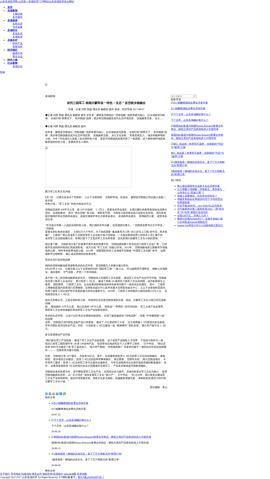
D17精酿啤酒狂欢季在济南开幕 (188, 108)
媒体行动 (17, 53)
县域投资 (17, 36)
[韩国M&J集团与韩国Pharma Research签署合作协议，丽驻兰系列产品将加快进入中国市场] (198, 129)
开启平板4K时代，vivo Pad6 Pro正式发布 (199, 205)
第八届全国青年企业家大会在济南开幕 (198, 186)
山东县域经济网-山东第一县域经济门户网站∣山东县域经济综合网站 (37, 1)
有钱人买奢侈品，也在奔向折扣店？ (197, 196)
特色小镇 (12, 59)
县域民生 (12, 30)
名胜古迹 (17, 23)
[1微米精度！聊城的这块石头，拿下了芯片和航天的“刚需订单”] (198, 165)
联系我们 (58, 474)
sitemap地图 (70, 474)
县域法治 (17, 66)
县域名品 (17, 33)
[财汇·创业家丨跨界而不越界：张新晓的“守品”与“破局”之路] (198, 147)
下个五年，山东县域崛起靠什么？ (189, 120)
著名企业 (17, 56)
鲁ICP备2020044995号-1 (91, 477)
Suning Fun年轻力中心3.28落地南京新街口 (200, 225)
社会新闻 (12, 63)
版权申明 (47, 474)
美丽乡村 (17, 46)
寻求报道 (16, 474)
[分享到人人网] (61, 393)
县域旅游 (12, 20)
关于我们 (5, 474)
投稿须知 (26, 474)
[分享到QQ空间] (50, 393)
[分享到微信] (64, 393)
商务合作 (37, 474)
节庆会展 (17, 27)
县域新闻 (12, 10)
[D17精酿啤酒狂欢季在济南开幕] (189, 102)
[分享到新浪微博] (53, 393)
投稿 (2, 72)
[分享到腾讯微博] (57, 393)
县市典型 (17, 17)
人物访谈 (17, 13)
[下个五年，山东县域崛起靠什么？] (191, 114)
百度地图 (82, 474)
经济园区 (12, 50)
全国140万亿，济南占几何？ (192, 215)
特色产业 (17, 43)
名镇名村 (12, 40)
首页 (9, 7)
